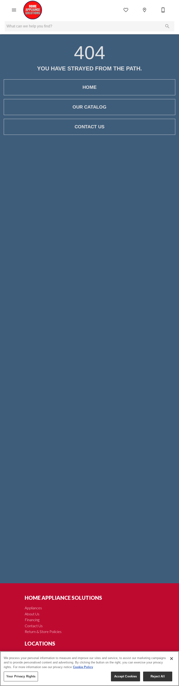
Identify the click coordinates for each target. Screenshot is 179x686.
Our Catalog (89, 106)
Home (89, 87)
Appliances (33, 608)
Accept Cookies (125, 676)
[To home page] (32, 10)
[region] (89, 668)
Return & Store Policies (43, 631)
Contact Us (89, 126)
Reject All (158, 676)
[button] (14, 10)
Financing (32, 619)
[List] (125, 10)
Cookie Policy (83, 667)
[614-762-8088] (163, 10)
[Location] (144, 10)
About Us (32, 614)
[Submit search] (167, 26)
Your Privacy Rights (20, 676)
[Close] (171, 658)
